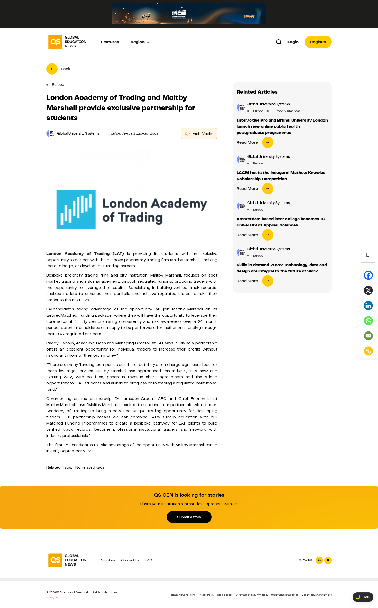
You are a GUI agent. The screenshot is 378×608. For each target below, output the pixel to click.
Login (293, 41)
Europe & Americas (286, 111)
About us (108, 560)
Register (318, 41)
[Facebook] (368, 275)
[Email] (368, 335)
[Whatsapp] (368, 320)
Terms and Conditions (182, 594)
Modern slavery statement (316, 594)
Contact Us (130, 560)
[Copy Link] (368, 351)
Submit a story (189, 517)
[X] (368, 290)
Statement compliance (284, 594)
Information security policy (252, 594)
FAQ (148, 560)
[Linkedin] (368, 305)
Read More (247, 142)
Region (138, 41)
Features (110, 41)
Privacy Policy (206, 594)
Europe (258, 111)
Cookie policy (224, 594)
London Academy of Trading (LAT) (85, 253)
